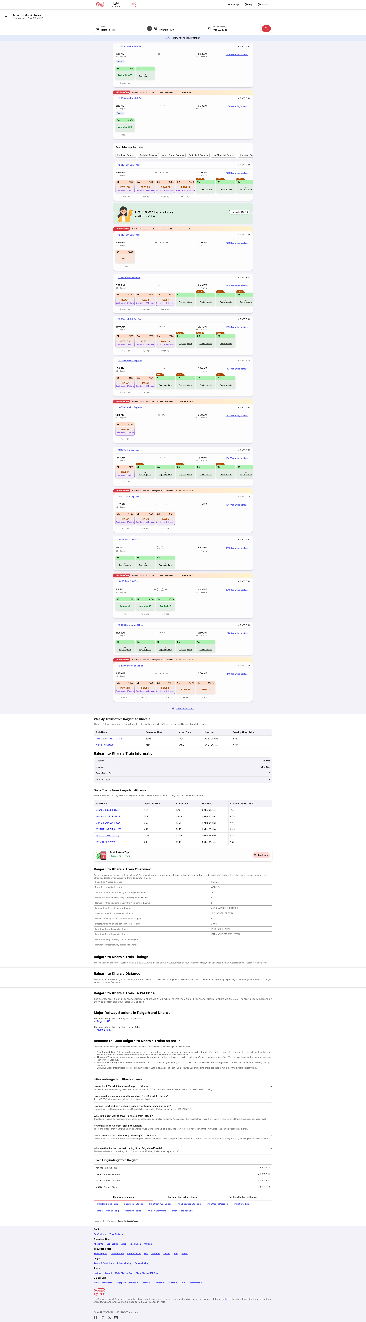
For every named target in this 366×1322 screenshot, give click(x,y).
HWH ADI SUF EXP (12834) (108, 816)
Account (265, 4)
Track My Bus (100, 1253)
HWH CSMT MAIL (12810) (107, 835)
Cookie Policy (141, 1263)
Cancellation (117, 1253)
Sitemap (155, 1253)
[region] (183, 65)
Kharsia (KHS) (104, 1029)
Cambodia (159, 1282)
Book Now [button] (263, 855)
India (96, 1282)
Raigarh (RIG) (104, 1021)
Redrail (108, 1273)
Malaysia (133, 1282)
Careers (148, 1244)
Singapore (121, 1282)
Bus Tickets (100, 1234)
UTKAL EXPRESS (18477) (107, 810)
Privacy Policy (124, 1263)
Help (250, 4)
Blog (176, 1253)
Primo (185, 1253)
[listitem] (120, 61)
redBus (97, 1273)
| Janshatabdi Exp (110, 1168)
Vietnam (146, 1282)
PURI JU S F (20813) (105, 745)
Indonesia (107, 1282)
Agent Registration (131, 1244)
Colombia (172, 1282)
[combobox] (122, 28)
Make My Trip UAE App (147, 1273)
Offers (166, 1253)
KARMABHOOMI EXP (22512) (109, 738)
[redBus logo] (100, 4)
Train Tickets (116, 1234)
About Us (98, 1244)
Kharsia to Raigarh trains (120, 856)
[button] (149, 28)
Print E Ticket (134, 1253)
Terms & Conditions (104, 1263)
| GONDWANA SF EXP (111, 1174)
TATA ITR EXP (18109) (106, 842)
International (195, 1282)
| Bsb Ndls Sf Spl (109, 1187)
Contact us (112, 1244)
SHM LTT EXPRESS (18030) (108, 823)
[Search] (266, 28)
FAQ (146, 1253)
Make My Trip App (124, 1273)
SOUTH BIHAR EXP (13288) (108, 829)
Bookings (235, 4)
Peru (183, 1282)
